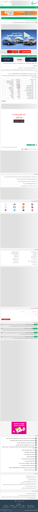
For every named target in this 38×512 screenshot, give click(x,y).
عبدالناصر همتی (14, 507)
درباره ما (23, 501)
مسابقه (16, 501)
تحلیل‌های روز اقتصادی (15, 252)
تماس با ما (19, 501)
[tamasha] (32, 208)
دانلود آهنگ (34, 262)
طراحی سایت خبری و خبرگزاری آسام (5, 510)
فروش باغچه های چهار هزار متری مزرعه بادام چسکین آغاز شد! (26, 179)
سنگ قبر (34, 259)
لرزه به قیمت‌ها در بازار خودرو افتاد (31, 477)
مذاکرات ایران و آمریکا (30, 507)
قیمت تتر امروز (16, 257)
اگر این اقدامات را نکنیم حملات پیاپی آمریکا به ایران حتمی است (27, 495)
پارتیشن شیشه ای (15, 262)
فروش (33, 145)
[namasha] (32, 211)
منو (35, 7)
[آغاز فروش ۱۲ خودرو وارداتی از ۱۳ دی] (26, 149)
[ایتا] (23, 208)
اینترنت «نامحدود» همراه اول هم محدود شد (28, 450)
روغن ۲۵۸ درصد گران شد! (32, 479)
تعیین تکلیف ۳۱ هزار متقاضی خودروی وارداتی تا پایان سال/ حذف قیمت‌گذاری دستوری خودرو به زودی (19, 176)
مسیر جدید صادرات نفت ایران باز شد (29, 469)
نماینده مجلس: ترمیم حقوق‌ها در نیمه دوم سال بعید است (28, 482)
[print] (34, 56)
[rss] (2, 4)
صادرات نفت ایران (21, 507)
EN (10, 1)
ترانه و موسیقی (16, 254)
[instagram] (5, 208)
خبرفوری (28, 510)
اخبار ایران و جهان (33, 256)
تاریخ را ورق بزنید (33, 257)
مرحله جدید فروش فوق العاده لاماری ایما (29, 183)
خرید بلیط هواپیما (15, 259)
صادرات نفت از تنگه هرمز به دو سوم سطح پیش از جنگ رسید (26, 442)
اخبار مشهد (34, 253)
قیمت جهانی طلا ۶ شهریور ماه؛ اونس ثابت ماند (28, 465)
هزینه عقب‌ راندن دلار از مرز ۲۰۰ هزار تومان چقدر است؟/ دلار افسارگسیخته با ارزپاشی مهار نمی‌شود (20, 438)
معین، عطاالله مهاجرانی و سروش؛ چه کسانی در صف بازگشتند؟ (27, 67)
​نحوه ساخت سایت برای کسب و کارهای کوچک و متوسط (26, 181)
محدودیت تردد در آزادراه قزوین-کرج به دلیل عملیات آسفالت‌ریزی (25, 444)
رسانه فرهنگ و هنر (33, 252)
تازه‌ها (36, 435)
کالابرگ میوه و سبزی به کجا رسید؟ (30, 461)
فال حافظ (17, 505)
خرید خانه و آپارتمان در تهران (32, 261)
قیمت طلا (5, 505)
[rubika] (14, 205)
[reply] (1, 324)
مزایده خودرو (16, 261)
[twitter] (25, 149)
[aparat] (23, 205)
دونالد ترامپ (11, 505)
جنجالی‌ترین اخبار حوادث (14, 253)
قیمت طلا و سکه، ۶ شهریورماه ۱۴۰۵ (29, 452)
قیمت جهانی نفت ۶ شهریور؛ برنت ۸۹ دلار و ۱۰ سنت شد (27, 463)
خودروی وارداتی (29, 145)
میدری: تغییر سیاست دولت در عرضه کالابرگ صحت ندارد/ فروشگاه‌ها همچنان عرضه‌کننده (22, 467)
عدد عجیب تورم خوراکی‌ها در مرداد (29, 454)
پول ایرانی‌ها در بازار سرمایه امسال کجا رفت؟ (28, 458)
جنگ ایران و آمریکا (30, 505)
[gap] (5, 211)
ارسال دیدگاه (6, 319)
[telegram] (5, 205)
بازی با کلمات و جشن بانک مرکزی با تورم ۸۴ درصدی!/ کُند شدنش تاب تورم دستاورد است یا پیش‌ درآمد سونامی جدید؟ (18, 447)
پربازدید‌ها (35, 473)
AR (10, 2)
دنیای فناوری (16, 256)
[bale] (32, 205)
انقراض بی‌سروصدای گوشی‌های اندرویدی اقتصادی (29, 488)
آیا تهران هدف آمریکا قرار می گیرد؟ (31, 493)
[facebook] (22, 149)
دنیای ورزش (34, 254)
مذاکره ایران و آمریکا (6, 507)
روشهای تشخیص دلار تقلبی (31, 456)
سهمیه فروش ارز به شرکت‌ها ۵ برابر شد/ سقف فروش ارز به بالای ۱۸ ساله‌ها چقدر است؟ (22, 440)
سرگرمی (23, 505)
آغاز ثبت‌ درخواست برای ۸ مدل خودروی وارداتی (28, 185)
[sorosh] (14, 208)
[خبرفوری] (34, 3)
